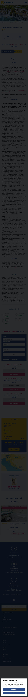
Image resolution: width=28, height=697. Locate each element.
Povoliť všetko (14, 689)
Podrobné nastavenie (14, 692)
